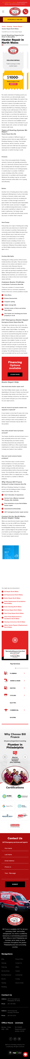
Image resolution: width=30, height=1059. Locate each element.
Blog (3, 959)
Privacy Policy (19, 959)
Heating (4, 983)
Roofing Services (6, 975)
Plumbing (4, 987)
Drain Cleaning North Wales (13, 607)
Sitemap (4, 963)
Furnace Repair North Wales (13, 610)
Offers (17, 967)
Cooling (17, 979)
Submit (15, 884)
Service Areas (6, 971)
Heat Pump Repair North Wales (14, 613)
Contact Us (18, 963)
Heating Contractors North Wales (14, 622)
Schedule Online (15, 19)
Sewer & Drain (19, 983)
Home (4, 26)
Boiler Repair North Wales (12, 598)
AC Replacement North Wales (13, 595)
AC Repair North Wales (11, 591)
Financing (4, 967)
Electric (4, 979)
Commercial (18, 975)
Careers (17, 971)
